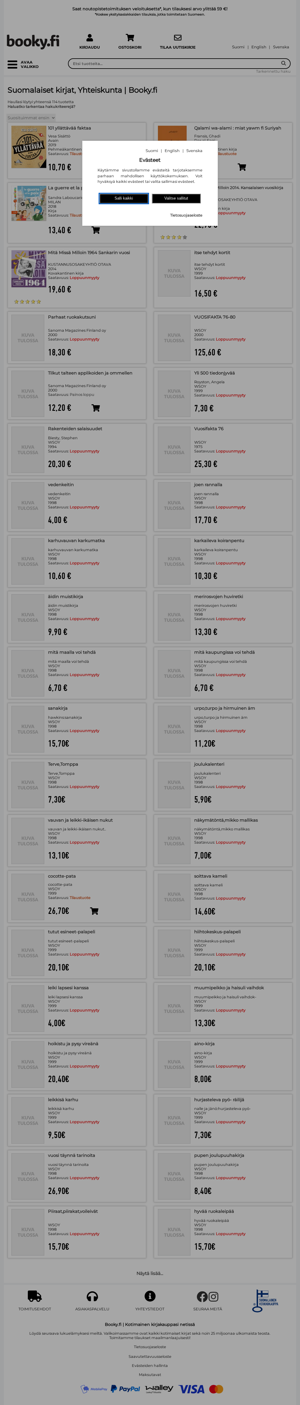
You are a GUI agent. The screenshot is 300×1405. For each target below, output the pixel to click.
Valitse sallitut (176, 198)
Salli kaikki (124, 198)
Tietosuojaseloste (186, 215)
